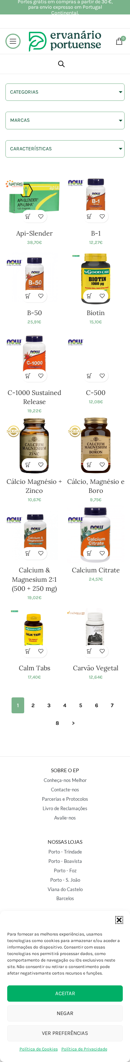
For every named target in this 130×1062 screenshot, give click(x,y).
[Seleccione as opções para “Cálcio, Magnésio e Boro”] (89, 464)
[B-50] (34, 277)
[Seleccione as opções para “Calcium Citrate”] (89, 553)
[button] (119, 920)
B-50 (34, 313)
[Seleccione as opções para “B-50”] (28, 296)
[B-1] (96, 197)
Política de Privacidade (84, 1049)
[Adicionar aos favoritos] (40, 216)
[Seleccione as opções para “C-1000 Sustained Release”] (28, 375)
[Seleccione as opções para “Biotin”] (89, 296)
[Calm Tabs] (34, 632)
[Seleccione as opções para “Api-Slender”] (28, 216)
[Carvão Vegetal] (96, 632)
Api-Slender (34, 233)
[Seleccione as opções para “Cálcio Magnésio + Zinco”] (28, 464)
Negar (65, 1013)
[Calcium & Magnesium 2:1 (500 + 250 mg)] (34, 534)
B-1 (96, 233)
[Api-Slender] (34, 197)
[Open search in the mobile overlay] (61, 64)
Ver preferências (65, 1033)
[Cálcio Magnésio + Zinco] (34, 445)
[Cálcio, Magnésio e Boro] (96, 445)
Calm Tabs (34, 668)
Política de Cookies (39, 1049)
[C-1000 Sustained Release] (34, 357)
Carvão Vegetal (95, 668)
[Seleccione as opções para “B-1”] (89, 216)
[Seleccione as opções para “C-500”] (89, 375)
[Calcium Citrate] (96, 534)
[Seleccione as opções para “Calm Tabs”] (28, 651)
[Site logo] (65, 41)
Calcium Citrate (96, 570)
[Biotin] (96, 277)
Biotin (96, 313)
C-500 (95, 392)
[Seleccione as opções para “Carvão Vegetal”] (89, 651)
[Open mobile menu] (13, 41)
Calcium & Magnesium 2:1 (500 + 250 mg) (34, 579)
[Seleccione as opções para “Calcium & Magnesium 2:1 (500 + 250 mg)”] (28, 553)
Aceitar (65, 993)
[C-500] (96, 357)
